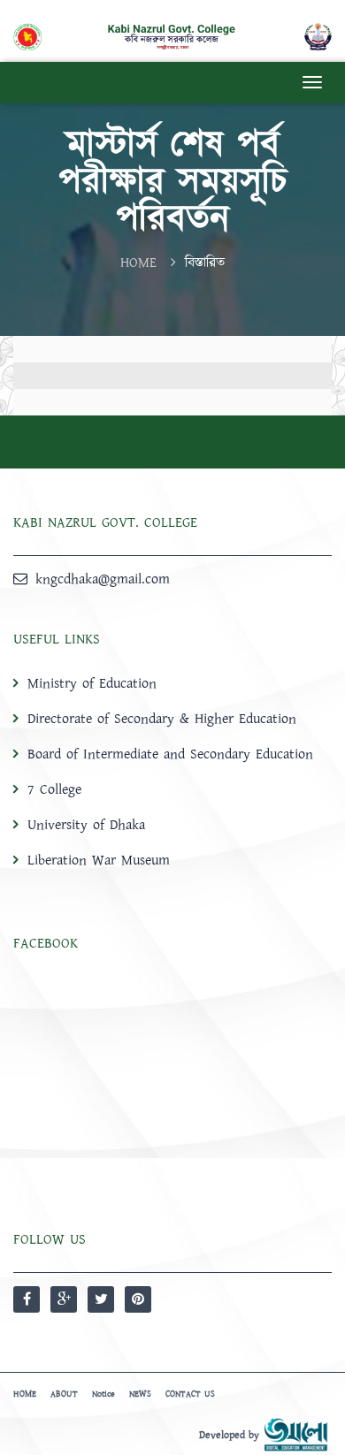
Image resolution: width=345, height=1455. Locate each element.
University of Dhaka (86, 824)
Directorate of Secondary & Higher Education (161, 718)
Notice (103, 1394)
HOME (138, 262)
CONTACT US (190, 1394)
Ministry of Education (92, 683)
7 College (54, 789)
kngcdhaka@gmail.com (102, 579)
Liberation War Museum (98, 860)
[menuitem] (172, 771)
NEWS (140, 1394)
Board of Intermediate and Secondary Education (170, 754)
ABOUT (64, 1394)
